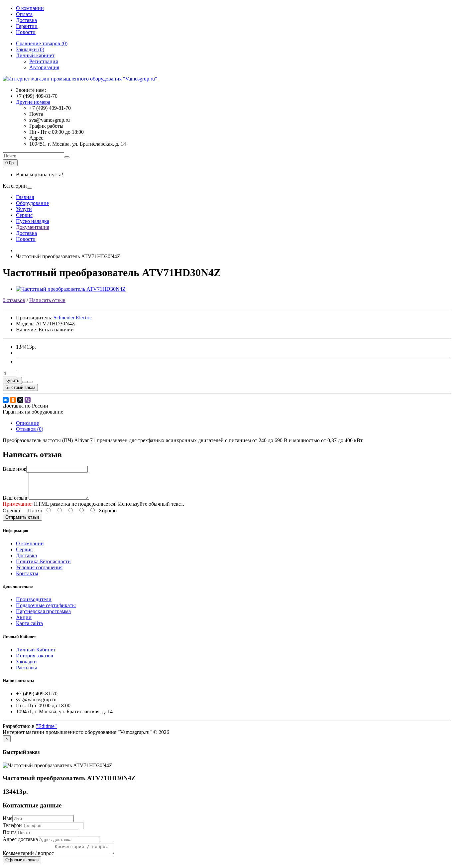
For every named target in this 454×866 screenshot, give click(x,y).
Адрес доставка (20, 839)
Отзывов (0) (29, 429)
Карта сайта (29, 623)
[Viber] (28, 400)
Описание (27, 423)
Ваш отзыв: (16, 498)
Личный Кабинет (36, 649)
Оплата (24, 14)
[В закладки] (24, 382)
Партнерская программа (43, 611)
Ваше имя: (14, 469)
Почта (10, 832)
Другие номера (33, 102)
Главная (25, 197)
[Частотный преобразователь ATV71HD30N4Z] (71, 289)
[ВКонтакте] (6, 400)
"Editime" (46, 726)
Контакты (27, 573)
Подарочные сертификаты (46, 605)
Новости (26, 32)
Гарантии (27, 26)
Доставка (26, 20)
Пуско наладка (32, 221)
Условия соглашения (39, 567)
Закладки (26, 661)
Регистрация (43, 61)
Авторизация (44, 67)
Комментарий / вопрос (28, 853)
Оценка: (12, 510)
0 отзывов (14, 300)
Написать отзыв (47, 300)
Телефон (12, 825)
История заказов (34, 655)
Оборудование (32, 203)
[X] (20, 400)
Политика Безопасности (43, 561)
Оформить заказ (22, 859)
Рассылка (26, 667)
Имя (7, 818)
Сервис (24, 215)
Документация (32, 227)
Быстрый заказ (20, 387)
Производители (34, 599)
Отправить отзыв (22, 517)
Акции (24, 617)
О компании (30, 8)
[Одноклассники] (13, 400)
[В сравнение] (30, 382)
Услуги (24, 209)
